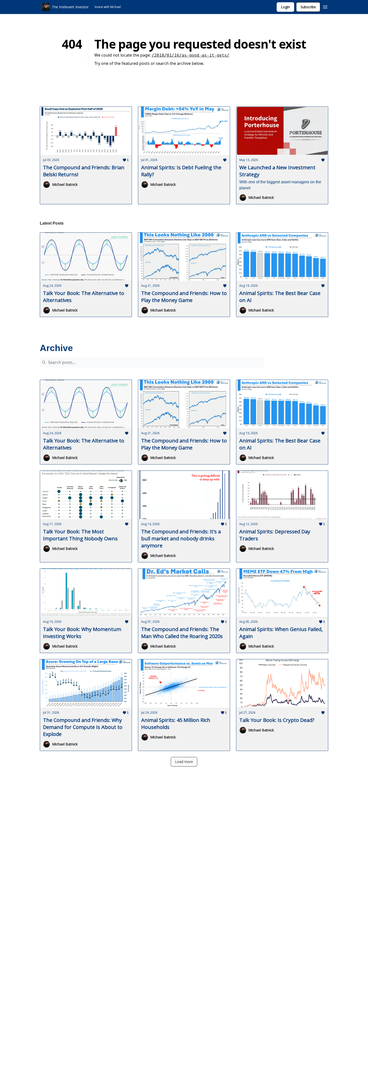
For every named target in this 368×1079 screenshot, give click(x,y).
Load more (184, 761)
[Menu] (325, 6)
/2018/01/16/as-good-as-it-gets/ (190, 55)
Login (285, 7)
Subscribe (308, 7)
